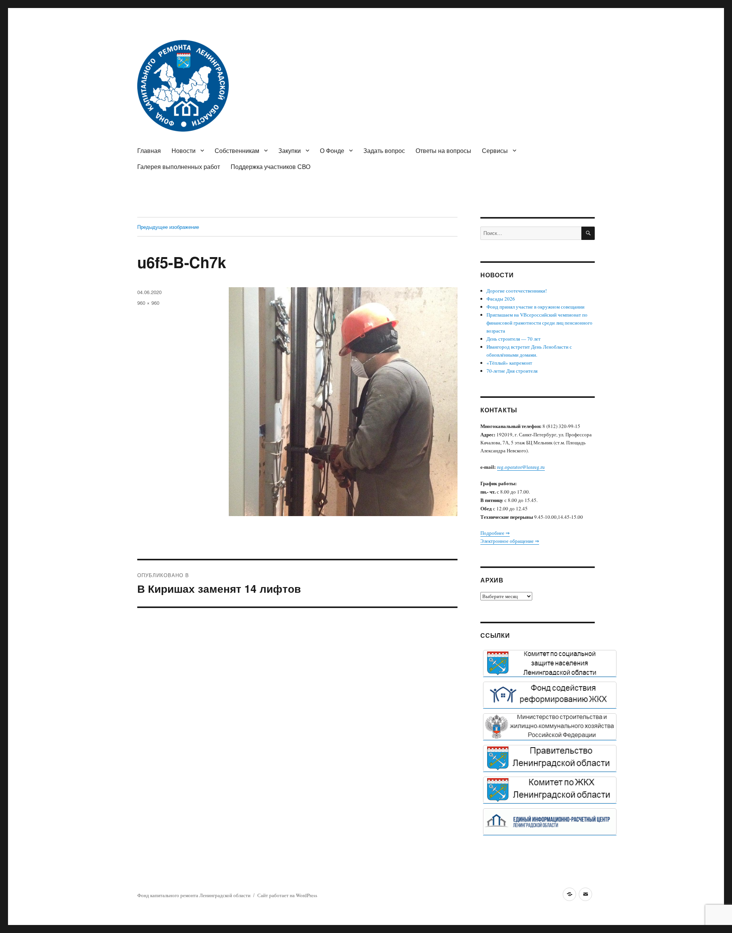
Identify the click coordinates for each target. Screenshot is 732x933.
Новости (184, 150)
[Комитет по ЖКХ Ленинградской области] (549, 790)
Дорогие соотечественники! (516, 290)
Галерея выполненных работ (178, 166)
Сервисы (495, 150)
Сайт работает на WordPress (287, 895)
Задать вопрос (384, 150)
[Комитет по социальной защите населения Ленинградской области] (549, 663)
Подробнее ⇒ (495, 532)
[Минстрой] (549, 726)
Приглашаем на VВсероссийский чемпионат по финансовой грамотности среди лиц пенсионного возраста (539, 322)
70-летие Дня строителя (512, 370)
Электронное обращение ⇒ (509, 540)
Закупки (289, 150)
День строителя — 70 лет (513, 338)
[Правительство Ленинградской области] (549, 758)
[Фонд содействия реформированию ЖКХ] (549, 695)
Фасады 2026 (500, 298)
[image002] (549, 821)
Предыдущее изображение (168, 226)
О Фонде (332, 150)
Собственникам (237, 150)
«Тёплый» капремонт (509, 362)
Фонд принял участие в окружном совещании (535, 306)
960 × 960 (148, 302)
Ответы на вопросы (443, 150)
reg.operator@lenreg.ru (521, 466)
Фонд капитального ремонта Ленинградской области (193, 895)
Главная (149, 150)
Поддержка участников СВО (270, 166)
